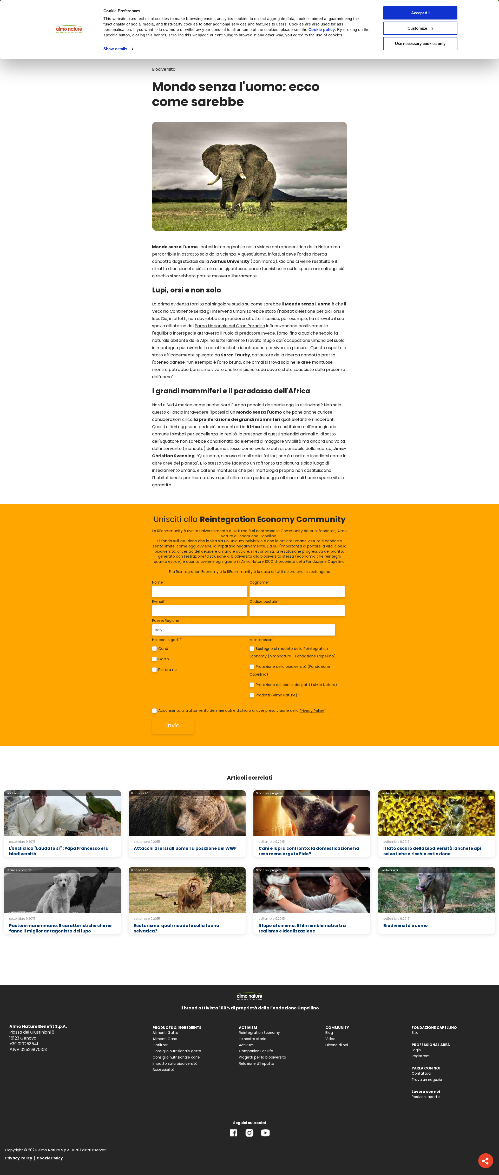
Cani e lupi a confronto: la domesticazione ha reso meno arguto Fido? (309, 851)
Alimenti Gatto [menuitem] (165, 1032)
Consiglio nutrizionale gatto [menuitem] (177, 1051)
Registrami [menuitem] (421, 1056)
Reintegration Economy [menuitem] (259, 1032)
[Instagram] (249, 1136)
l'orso (282, 333)
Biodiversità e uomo (405, 926)
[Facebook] (233, 1136)
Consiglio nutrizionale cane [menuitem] (176, 1057)
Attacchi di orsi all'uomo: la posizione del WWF (185, 848)
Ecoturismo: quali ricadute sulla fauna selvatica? (176, 928)
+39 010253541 (23, 1044)
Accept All (420, 13)
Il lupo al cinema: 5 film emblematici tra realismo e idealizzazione (302, 928)
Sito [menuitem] (415, 1032)
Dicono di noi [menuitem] (336, 1045)
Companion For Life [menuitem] (256, 1051)
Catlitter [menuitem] (160, 1045)
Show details (115, 49)
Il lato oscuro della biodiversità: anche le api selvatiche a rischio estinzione (432, 851)
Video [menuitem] (330, 1038)
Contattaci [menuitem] (421, 1073)
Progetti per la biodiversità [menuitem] (262, 1057)
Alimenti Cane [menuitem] (165, 1038)
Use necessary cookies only (420, 43)
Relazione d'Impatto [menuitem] (256, 1063)
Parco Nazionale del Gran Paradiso (230, 326)
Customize (417, 28)
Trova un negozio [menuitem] (427, 1079)
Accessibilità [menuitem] (163, 1069)
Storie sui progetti (269, 793)
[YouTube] (265, 1136)
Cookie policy (321, 29)
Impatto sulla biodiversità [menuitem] (175, 1063)
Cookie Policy (50, 1158)
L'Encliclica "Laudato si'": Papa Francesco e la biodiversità (59, 851)
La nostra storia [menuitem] (252, 1038)
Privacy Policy (312, 711)
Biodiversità (163, 69)
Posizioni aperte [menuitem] (426, 1096)
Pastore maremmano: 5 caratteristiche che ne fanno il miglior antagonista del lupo (60, 928)
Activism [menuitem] (246, 1045)
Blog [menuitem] (329, 1032)
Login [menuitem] (416, 1050)
